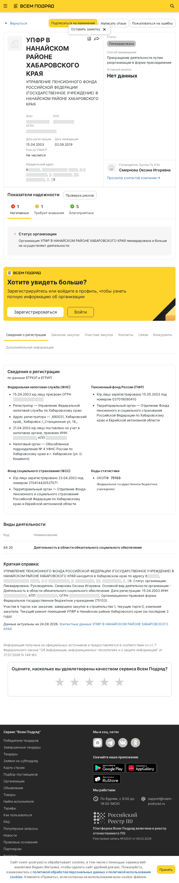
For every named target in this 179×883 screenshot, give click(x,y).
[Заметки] (89, 39)
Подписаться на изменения (73, 23)
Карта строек (14, 768)
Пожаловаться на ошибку (152, 23)
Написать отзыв (113, 23)
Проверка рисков (80, 195)
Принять (166, 870)
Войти (80, 312)
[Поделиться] (97, 39)
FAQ (6, 822)
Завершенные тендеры (22, 747)
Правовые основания (20, 842)
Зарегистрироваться (35, 312)
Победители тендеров (20, 740)
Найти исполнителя (18, 801)
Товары (9, 795)
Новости (10, 835)
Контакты (10, 856)
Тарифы (9, 808)
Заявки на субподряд (20, 761)
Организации (13, 781)
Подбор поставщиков (20, 774)
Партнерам (12, 849)
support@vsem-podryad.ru (160, 801)
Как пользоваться (17, 815)
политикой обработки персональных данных (69, 872)
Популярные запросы (20, 828)
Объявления (13, 788)
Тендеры (10, 754)
